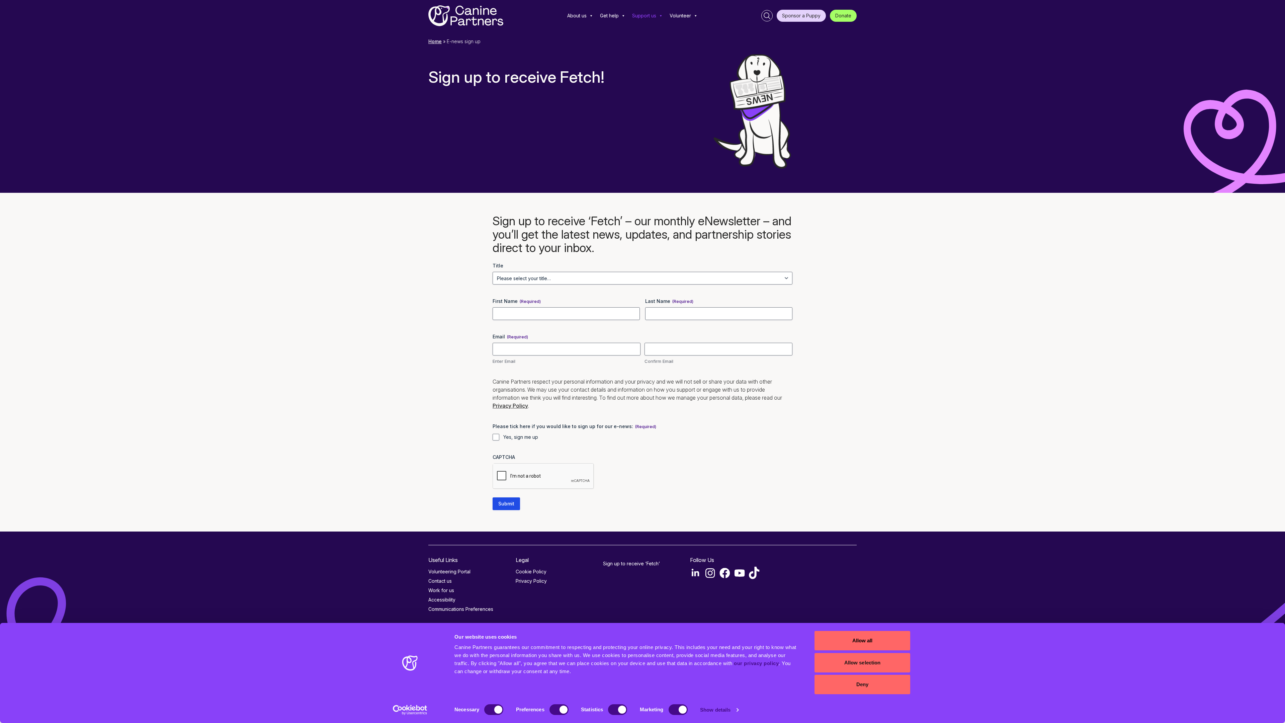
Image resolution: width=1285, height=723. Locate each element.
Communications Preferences (460, 609)
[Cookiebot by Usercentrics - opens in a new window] (410, 710)
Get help (609, 15)
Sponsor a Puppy (801, 15)
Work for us (441, 590)
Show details (715, 710)
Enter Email (504, 361)
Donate (843, 15)
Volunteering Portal (449, 571)
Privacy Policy (510, 405)
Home (435, 41)
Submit (506, 503)
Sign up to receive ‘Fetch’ (631, 563)
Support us (644, 15)
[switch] (559, 709)
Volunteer (680, 15)
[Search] (767, 15)
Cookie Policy (531, 571)
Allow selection (862, 662)
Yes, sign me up (520, 437)
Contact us (440, 581)
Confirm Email (659, 361)
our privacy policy (756, 663)
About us (577, 15)
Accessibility (441, 599)
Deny (862, 684)
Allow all (862, 640)
